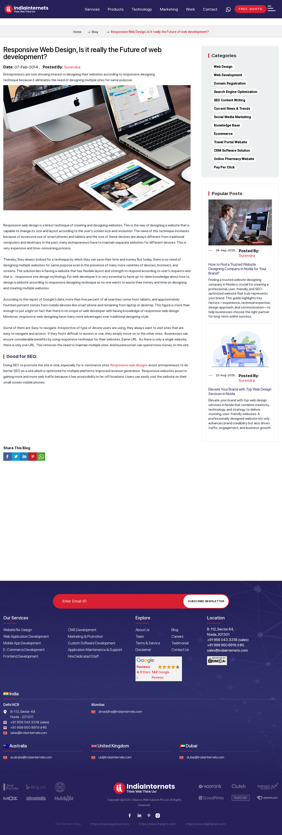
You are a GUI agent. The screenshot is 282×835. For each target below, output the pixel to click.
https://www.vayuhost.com (109, 824)
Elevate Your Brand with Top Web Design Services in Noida (239, 391)
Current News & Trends (232, 109)
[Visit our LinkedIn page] (139, 815)
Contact (210, 9)
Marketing (169, 9)
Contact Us (180, 649)
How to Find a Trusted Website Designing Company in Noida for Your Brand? (237, 268)
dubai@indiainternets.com (205, 757)
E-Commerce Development (24, 649)
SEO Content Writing (229, 100)
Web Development (228, 75)
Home (77, 32)
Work (190, 9)
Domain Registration (230, 83)
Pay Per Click (224, 167)
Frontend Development (20, 656)
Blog (94, 32)
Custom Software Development (91, 643)
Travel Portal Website (230, 142)
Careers (177, 636)
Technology (142, 9)
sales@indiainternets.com (28, 733)
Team (139, 636)
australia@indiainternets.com (31, 757)
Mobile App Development (22, 643)
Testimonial (180, 643)
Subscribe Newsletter (206, 601)
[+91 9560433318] (228, 9)
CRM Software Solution (232, 150)
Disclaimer (143, 649)
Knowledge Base (227, 125)
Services (92, 9)
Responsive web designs (129, 365)
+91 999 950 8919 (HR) (28, 727)
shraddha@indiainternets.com (120, 711)
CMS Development (82, 630)
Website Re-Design (17, 630)
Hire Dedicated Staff (83, 656)
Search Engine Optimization (235, 92)
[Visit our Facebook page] (130, 815)
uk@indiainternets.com (115, 757)
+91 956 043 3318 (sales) (29, 722)
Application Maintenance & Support (95, 649)
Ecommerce (223, 134)
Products (116, 9)
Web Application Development (26, 636)
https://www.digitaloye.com (206, 824)
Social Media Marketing (232, 117)
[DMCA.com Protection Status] (217, 660)
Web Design (223, 67)
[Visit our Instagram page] (158, 815)
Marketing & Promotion (85, 636)
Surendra (72, 67)
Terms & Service (147, 643)
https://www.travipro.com (157, 824)
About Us (142, 630)
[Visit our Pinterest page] (149, 815)
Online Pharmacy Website (234, 159)
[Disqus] (141, 522)
